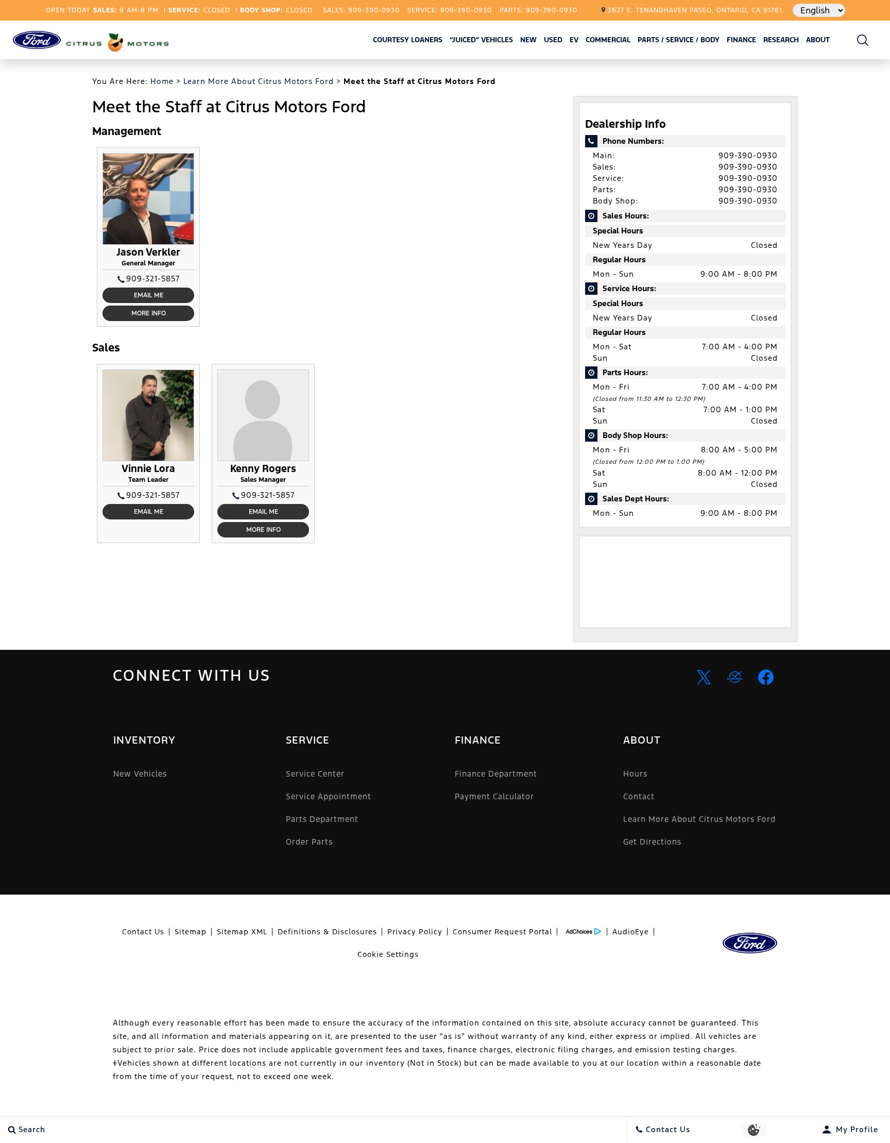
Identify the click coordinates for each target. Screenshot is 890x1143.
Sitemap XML (242, 931)
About (818, 39)
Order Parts (309, 842)
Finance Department (496, 774)
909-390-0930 (748, 155)
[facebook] (766, 677)
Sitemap (191, 931)
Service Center (315, 774)
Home (162, 81)
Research (781, 41)
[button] (863, 40)
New (528, 39)
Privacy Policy (414, 931)
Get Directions (652, 842)
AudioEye (630, 931)
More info (148, 313)
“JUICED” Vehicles (481, 39)
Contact (639, 796)
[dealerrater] (735, 677)
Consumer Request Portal (502, 931)
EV (574, 39)
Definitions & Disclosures (327, 931)
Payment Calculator (494, 796)
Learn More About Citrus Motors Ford (258, 81)
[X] (704, 677)
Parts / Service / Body (679, 39)
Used (553, 39)
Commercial (608, 39)
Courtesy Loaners (407, 39)
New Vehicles (140, 774)
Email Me (148, 295)
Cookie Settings (388, 954)
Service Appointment (328, 796)
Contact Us (143, 931)
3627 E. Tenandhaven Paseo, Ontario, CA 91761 (695, 10)
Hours (635, 774)
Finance (741, 39)
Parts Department (322, 819)
